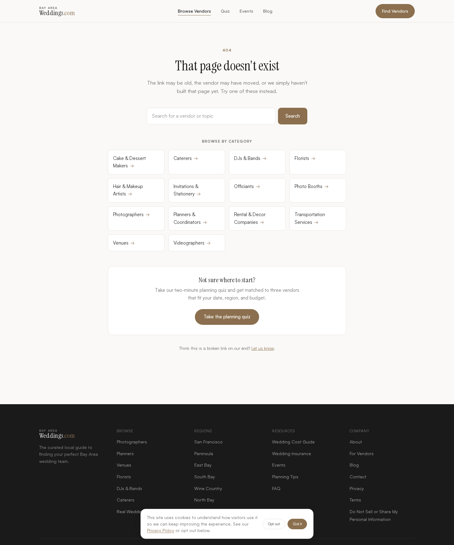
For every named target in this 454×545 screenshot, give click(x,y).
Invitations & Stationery (187, 190)
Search (292, 116)
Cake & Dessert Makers (129, 162)
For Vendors (362, 453)
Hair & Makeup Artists (128, 190)
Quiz (225, 11)
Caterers (186, 158)
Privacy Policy (160, 530)
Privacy (357, 488)
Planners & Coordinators (190, 218)
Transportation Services (310, 218)
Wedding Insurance (291, 453)
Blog (267, 11)
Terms (355, 499)
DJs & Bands (250, 158)
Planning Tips (285, 476)
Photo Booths (312, 186)
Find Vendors (395, 11)
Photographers (131, 214)
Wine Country (208, 488)
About (356, 441)
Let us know (262, 348)
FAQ (276, 488)
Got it (297, 524)
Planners (125, 453)
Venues (124, 243)
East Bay (203, 464)
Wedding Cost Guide (293, 441)
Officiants (247, 186)
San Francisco (208, 441)
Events (246, 11)
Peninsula (203, 453)
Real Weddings (132, 511)
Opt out (274, 524)
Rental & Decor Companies (250, 218)
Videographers (192, 243)
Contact (358, 476)
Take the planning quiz (227, 317)
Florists (305, 158)
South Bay (204, 476)
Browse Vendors (194, 11)
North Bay (204, 499)
